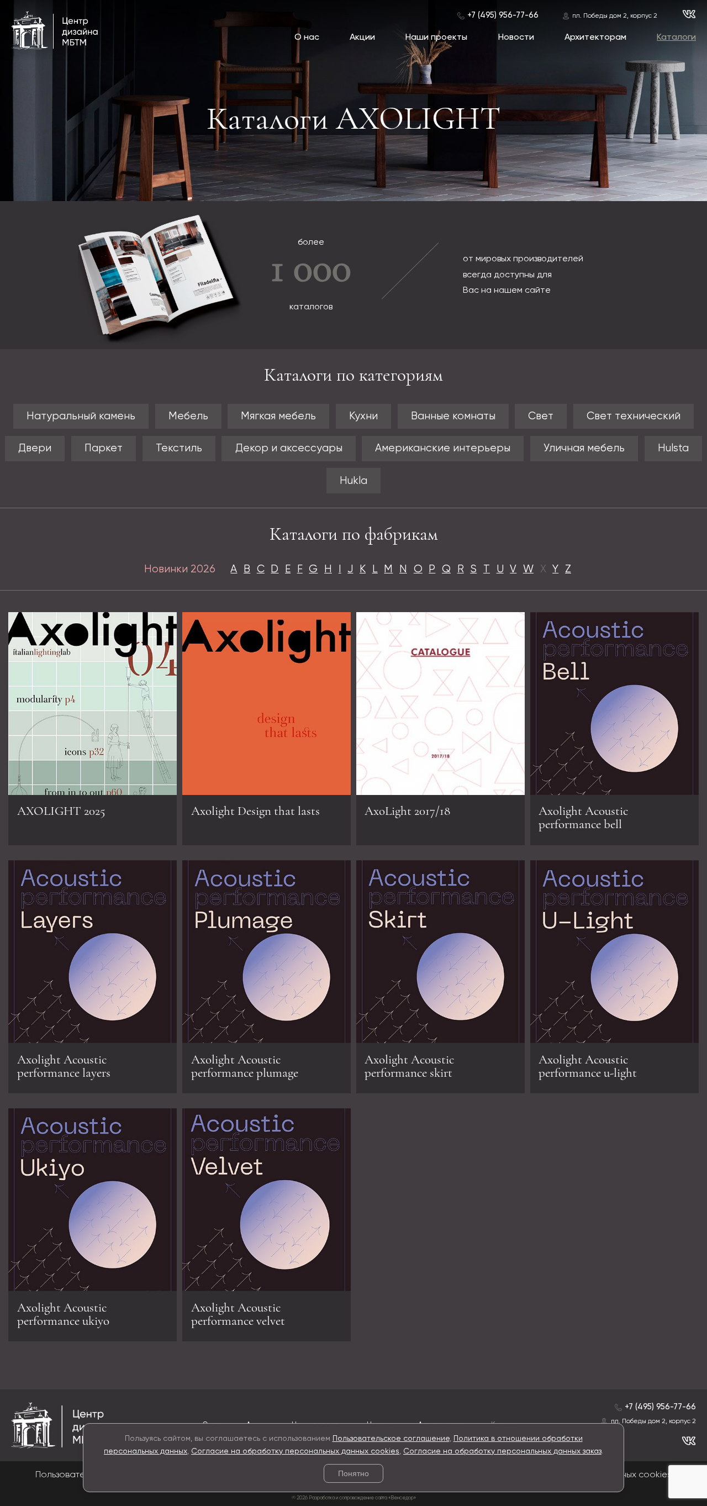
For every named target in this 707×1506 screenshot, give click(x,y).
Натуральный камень (81, 416)
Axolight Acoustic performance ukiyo (63, 1314)
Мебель (188, 416)
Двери (34, 448)
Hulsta (673, 448)
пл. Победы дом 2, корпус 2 (614, 16)
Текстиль (179, 448)
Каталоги (676, 37)
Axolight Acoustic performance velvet (238, 1314)
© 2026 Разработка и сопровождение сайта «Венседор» (354, 1498)
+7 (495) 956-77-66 (503, 15)
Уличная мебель (584, 448)
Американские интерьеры (442, 448)
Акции (362, 37)
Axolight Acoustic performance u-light (588, 1066)
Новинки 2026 (179, 569)
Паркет (104, 448)
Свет (540, 416)
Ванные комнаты (453, 416)
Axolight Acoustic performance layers (63, 1066)
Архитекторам (595, 37)
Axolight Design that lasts (255, 811)
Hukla (353, 481)
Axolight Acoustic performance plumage (244, 1066)
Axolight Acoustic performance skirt (409, 1066)
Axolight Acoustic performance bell (583, 817)
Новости (516, 37)
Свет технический (633, 416)
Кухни (363, 416)
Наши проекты (436, 37)
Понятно (353, 1473)
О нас (306, 37)
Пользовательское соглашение (391, 1438)
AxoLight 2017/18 (407, 811)
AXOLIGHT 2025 (61, 811)
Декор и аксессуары (288, 448)
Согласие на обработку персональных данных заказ (502, 1451)
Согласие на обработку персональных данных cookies (295, 1451)
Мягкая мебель (278, 416)
